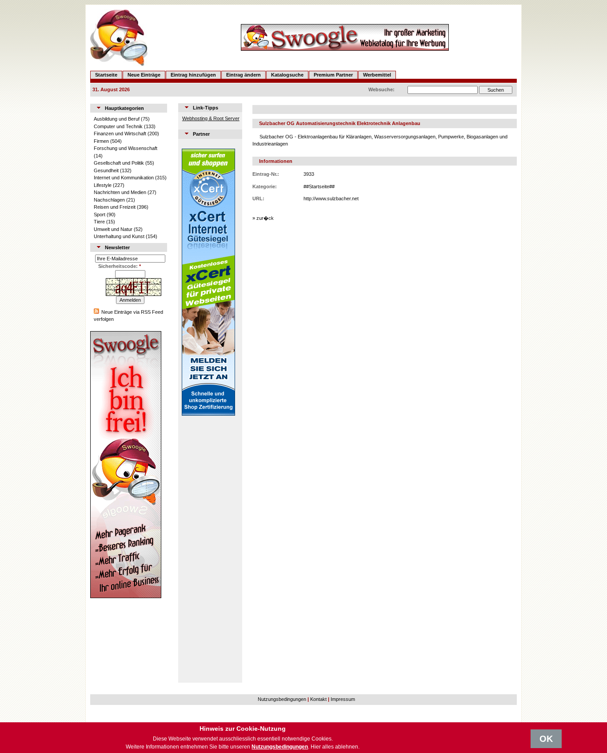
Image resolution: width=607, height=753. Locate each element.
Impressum (343, 699)
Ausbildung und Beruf (117, 118)
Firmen (101, 141)
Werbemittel (377, 74)
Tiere (99, 221)
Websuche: (381, 89)
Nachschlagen (109, 199)
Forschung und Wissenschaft (125, 148)
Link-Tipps (205, 107)
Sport (99, 214)
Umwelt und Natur (113, 229)
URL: (258, 198)
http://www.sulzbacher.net (331, 198)
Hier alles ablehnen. (335, 747)
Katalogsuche (287, 74)
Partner (201, 134)
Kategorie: (264, 186)
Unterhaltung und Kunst (119, 236)
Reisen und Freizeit (115, 207)
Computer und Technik (118, 126)
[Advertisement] (208, 549)
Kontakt (318, 699)
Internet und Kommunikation (124, 177)
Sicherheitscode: (119, 266)
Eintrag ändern (243, 74)
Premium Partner (333, 74)
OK (546, 739)
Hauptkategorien (124, 108)
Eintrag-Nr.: (265, 174)
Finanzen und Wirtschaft (120, 133)
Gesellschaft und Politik (119, 163)
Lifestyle (103, 185)
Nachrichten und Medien (120, 192)
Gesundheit (106, 170)
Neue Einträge (144, 74)
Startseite (106, 74)
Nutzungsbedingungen (282, 699)
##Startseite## (319, 186)
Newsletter (117, 247)
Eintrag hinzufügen (193, 74)
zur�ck (265, 218)
